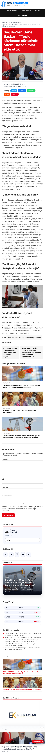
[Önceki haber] (34, 569)
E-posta (5, 487)
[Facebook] (5, 554)
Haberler (4, 22)
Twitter (14, 90)
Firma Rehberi (26, 11)
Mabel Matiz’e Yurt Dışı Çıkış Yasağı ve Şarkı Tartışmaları (22, 637)
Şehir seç (8, 536)
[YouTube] (23, 554)
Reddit (7, 94)
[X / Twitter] (11, 554)
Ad (3, 479)
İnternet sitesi (7, 496)
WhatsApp (31, 90)
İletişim (37, 11)
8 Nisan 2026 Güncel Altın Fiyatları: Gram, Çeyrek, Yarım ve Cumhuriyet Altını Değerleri (22, 634)
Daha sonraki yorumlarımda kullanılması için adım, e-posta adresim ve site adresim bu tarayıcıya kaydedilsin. (22, 508)
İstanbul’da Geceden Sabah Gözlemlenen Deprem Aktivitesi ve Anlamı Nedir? (20, 644)
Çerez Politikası (22, 15)
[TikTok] (28, 554)
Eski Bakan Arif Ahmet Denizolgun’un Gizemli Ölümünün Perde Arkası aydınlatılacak (22, 648)
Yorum (5, 459)
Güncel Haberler (11, 11)
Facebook (22, 90)
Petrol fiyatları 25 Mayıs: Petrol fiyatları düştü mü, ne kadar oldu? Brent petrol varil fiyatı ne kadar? (21, 640)
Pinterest (14, 94)
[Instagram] (17, 554)
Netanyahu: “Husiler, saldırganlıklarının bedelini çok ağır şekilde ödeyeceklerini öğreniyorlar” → (31, 352)
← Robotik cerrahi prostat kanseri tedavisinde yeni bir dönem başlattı (10, 352)
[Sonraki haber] (38, 569)
